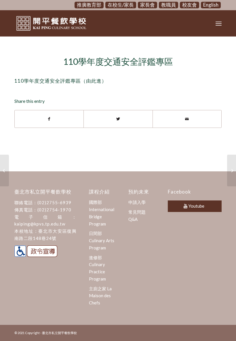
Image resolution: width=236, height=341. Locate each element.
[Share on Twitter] (118, 119)
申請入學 (137, 202)
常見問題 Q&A (137, 215)
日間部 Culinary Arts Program (101, 240)
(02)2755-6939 (54, 202)
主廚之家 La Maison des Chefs (100, 296)
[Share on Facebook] (49, 119)
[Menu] (219, 23)
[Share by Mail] (187, 119)
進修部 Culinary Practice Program (97, 268)
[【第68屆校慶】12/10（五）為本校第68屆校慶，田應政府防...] (4, 170)
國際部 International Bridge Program (101, 213)
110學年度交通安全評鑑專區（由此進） (60, 81)
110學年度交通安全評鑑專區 (118, 61)
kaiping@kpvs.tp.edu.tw (39, 223)
